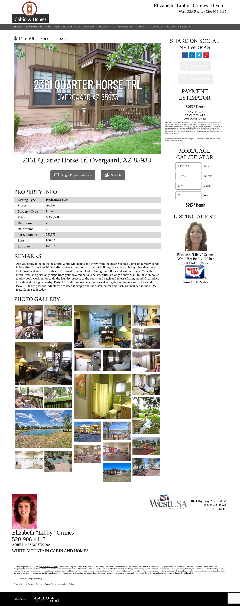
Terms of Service (35, 584)
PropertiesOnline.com (48, 567)
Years (206, 195)
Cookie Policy (50, 584)
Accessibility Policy (66, 584)
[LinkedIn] (224, 16)
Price (206, 166)
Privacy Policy (19, 584)
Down (206, 185)
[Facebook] (217, 16)
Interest (207, 175)
